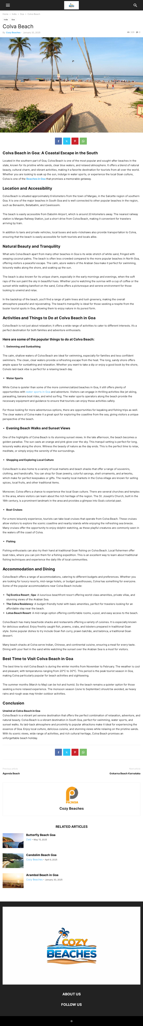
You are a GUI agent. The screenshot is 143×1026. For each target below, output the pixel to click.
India (14, 14)
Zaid (28, 839)
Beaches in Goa (36, 178)
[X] (66, 141)
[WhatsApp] (83, 141)
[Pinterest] (75, 141)
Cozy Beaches (13, 32)
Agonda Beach (11, 773)
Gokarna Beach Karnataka (125, 773)
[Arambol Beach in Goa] (13, 881)
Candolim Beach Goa (41, 855)
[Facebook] (58, 141)
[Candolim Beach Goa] (13, 861)
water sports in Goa (38, 391)
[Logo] (71, 983)
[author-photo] (71, 803)
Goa (22, 14)
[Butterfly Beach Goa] (13, 840)
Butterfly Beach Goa (40, 835)
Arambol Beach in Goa (42, 875)
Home (5, 14)
